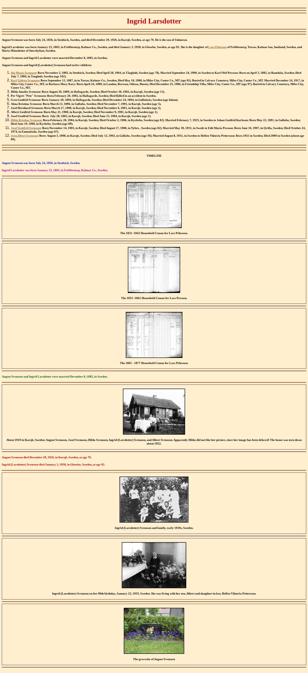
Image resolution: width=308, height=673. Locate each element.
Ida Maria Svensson (23, 72)
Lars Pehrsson (217, 47)
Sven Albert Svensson (24, 135)
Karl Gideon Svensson (25, 80)
